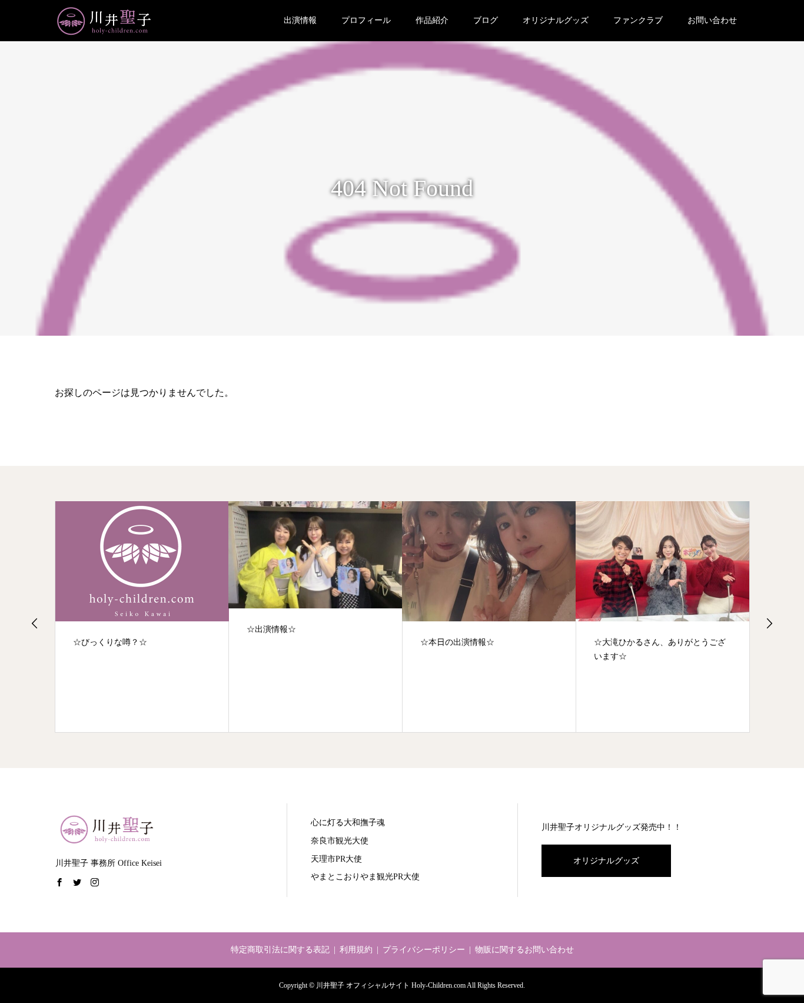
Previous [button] (35, 623)
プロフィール (366, 20)
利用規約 (356, 949)
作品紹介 (432, 20)
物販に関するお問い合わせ (524, 949)
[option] (142, 617)
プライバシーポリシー (424, 949)
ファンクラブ (638, 20)
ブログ (485, 20)
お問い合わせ (712, 20)
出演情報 (300, 20)
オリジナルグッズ (556, 20)
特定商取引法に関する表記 (280, 949)
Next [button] (769, 623)
